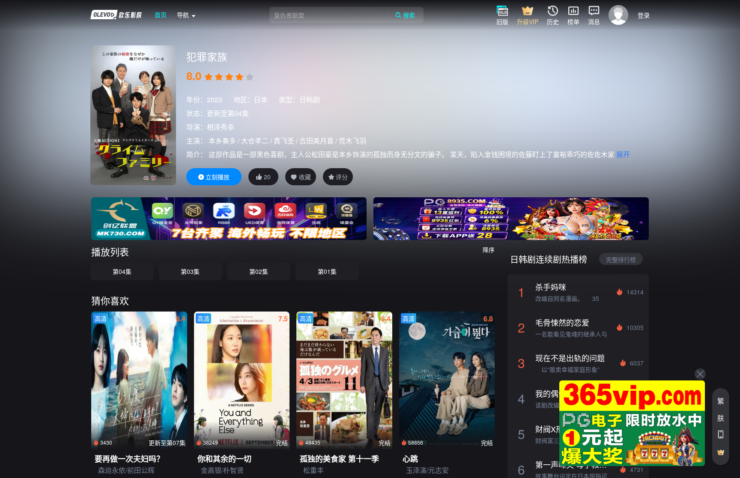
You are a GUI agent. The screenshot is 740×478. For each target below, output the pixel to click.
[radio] (209, 77)
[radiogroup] (229, 77)
